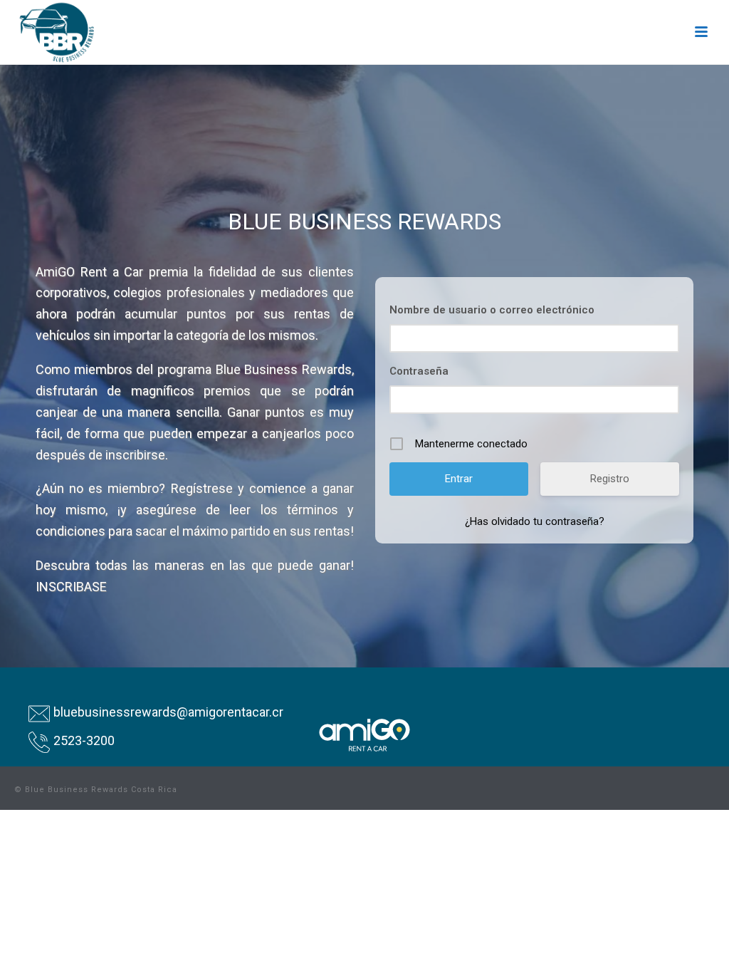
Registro (609, 478)
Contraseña (419, 371)
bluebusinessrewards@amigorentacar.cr (168, 711)
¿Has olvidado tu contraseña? (534, 521)
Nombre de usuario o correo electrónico (491, 309)
